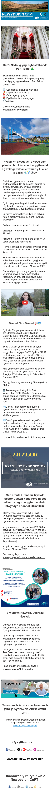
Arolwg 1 (7, 225)
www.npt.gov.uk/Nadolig (15, 109)
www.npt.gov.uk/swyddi (25, 725)
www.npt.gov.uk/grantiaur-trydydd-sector (24, 557)
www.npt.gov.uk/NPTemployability (20, 638)
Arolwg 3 (7, 238)
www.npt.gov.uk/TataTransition (18, 669)
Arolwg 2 (7, 230)
